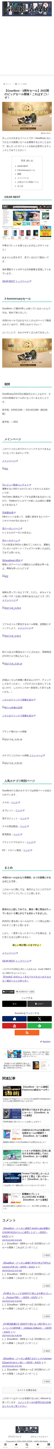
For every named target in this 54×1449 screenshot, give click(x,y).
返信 (48, 1255)
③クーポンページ (11, 528)
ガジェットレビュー (39, 1436)
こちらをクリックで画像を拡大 (17, 700)
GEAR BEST (22, 166)
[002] (5, 576)
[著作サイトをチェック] (14, 1019)
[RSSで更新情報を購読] (27, 1032)
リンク (14, 802)
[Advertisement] (27, 47)
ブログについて (14, 1436)
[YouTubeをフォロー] (14, 1025)
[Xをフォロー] (39, 1019)
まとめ (20, 186)
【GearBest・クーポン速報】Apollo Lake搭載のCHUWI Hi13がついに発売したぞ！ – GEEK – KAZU (26, 1232)
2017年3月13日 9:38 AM (12, 1336)
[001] (5, 469)
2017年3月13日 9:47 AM (12, 1366)
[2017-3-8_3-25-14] (12, 664)
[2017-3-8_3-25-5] (11, 636)
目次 (23, 160)
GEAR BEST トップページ (15, 281)
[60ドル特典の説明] (12, 707)
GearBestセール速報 (26, 992)
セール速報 (9, 992)
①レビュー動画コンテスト (15, 485)
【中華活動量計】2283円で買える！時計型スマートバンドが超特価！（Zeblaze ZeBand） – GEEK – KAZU (27, 1328)
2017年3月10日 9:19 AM (12, 1240)
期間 (19, 174)
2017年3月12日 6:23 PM (12, 1301)
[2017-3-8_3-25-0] (11, 608)
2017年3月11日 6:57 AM (12, 1271)
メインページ (23, 178)
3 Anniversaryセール (26, 170)
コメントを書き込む (27, 1390)
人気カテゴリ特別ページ (28, 182)
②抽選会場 (7, 512)
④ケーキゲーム (10, 540)
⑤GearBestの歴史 (11, 560)
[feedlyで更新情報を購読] (39, 1025)
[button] (39, 1004)
